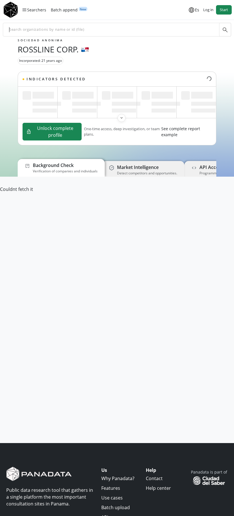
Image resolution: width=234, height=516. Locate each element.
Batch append (64, 10)
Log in (208, 9)
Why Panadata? (117, 478)
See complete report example (180, 131)
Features (110, 488)
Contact (154, 478)
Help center (158, 488)
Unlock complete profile (55, 131)
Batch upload (115, 507)
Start (224, 9)
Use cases (112, 498)
